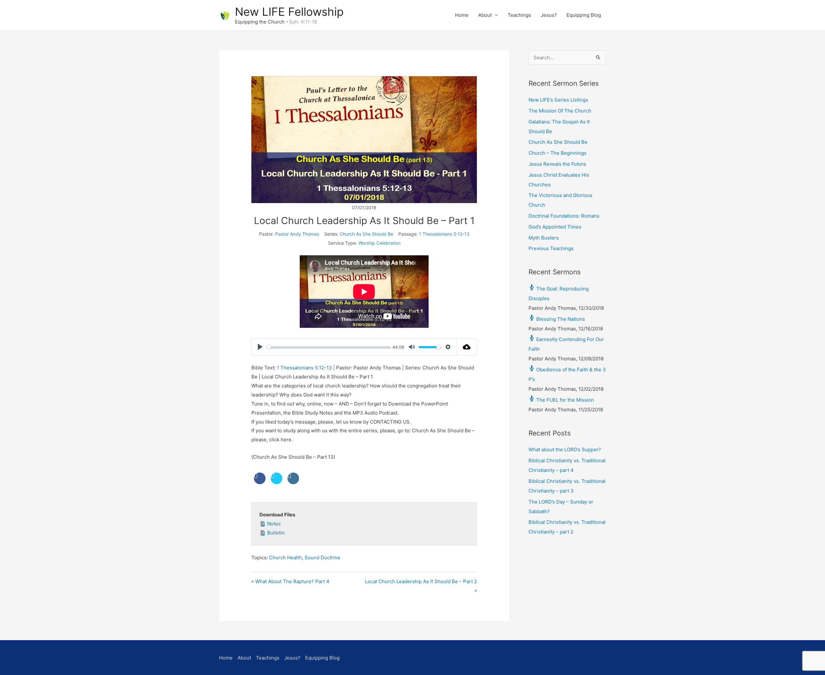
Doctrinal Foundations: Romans (564, 216)
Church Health (285, 557)
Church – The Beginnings (558, 153)
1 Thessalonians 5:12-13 (444, 234)
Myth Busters (544, 238)
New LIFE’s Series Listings (558, 100)
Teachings (519, 15)
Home (462, 15)
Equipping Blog (584, 15)
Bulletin (275, 533)
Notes (273, 524)
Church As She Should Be (366, 234)
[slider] (328, 347)
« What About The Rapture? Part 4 (290, 581)
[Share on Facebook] (260, 482)
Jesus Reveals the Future (557, 164)
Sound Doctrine (322, 557)
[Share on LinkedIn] (293, 482)
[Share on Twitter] (276, 482)
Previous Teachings (551, 248)
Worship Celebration (379, 243)
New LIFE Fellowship (289, 11)
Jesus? (549, 15)
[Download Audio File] (467, 347)
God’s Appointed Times (555, 227)
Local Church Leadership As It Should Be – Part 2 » (421, 585)
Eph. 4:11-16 (303, 22)
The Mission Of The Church (560, 111)
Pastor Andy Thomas (297, 234)
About (485, 15)
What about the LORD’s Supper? (565, 449)
